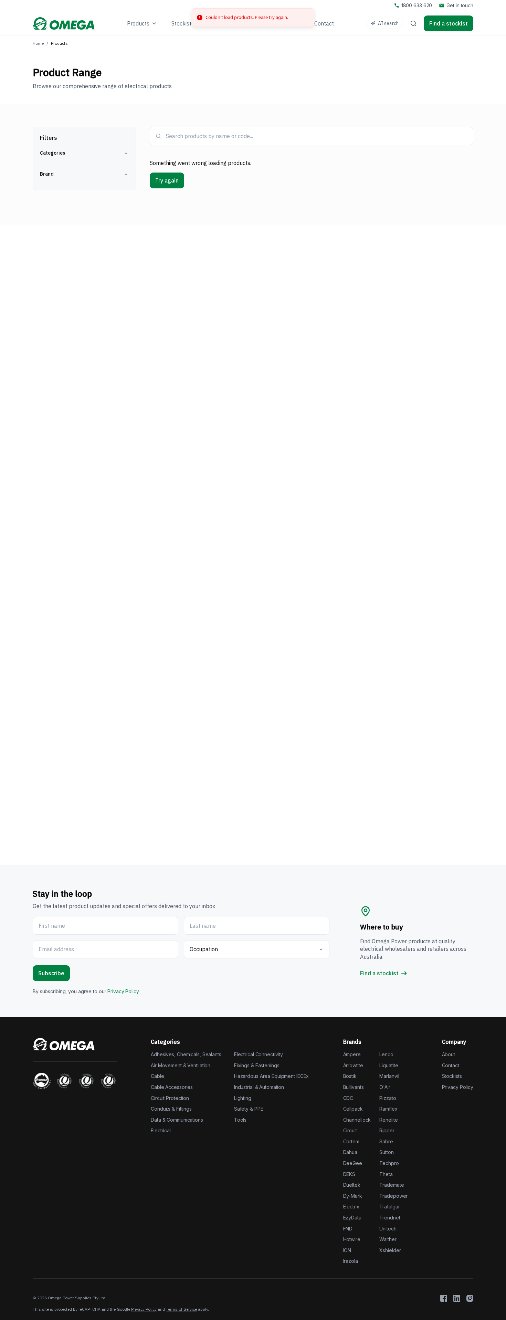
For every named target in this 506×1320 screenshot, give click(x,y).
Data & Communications (177, 1120)
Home (38, 43)
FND (348, 1228)
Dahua (350, 1152)
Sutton (386, 1152)
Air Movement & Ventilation (180, 1065)
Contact (450, 1065)
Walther (387, 1239)
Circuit (350, 1130)
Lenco (386, 1054)
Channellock (357, 1120)
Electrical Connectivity (258, 1054)
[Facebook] (443, 1298)
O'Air (384, 1087)
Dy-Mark (352, 1196)
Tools (240, 1120)
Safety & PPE (248, 1109)
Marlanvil (389, 1076)
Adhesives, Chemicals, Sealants (186, 1054)
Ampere (352, 1054)
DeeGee (352, 1163)
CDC (348, 1098)
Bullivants (353, 1087)
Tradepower (393, 1196)
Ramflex (388, 1109)
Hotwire (351, 1239)
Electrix (351, 1206)
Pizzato (387, 1098)
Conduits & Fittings (171, 1109)
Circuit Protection (170, 1098)
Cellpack (353, 1109)
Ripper (386, 1130)
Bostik (350, 1076)
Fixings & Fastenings (257, 1065)
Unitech (387, 1228)
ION (347, 1250)
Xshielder (390, 1250)
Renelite (388, 1120)
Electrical (161, 1130)
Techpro (389, 1163)
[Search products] (413, 23)
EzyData (352, 1217)
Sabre (386, 1141)
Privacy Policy (123, 991)
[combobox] (316, 136)
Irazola (350, 1261)
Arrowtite (353, 1065)
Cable (157, 1076)
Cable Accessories (172, 1087)
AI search (388, 23)
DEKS (349, 1174)
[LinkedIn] (456, 1298)
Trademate (391, 1185)
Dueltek (351, 1185)
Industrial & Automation (259, 1087)
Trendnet (389, 1217)
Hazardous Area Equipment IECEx (271, 1076)
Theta (385, 1174)
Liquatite (388, 1065)
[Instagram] (469, 1298)
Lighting (242, 1098)
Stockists (452, 1076)
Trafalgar (389, 1206)
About (448, 1054)
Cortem (351, 1141)
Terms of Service (181, 1309)
